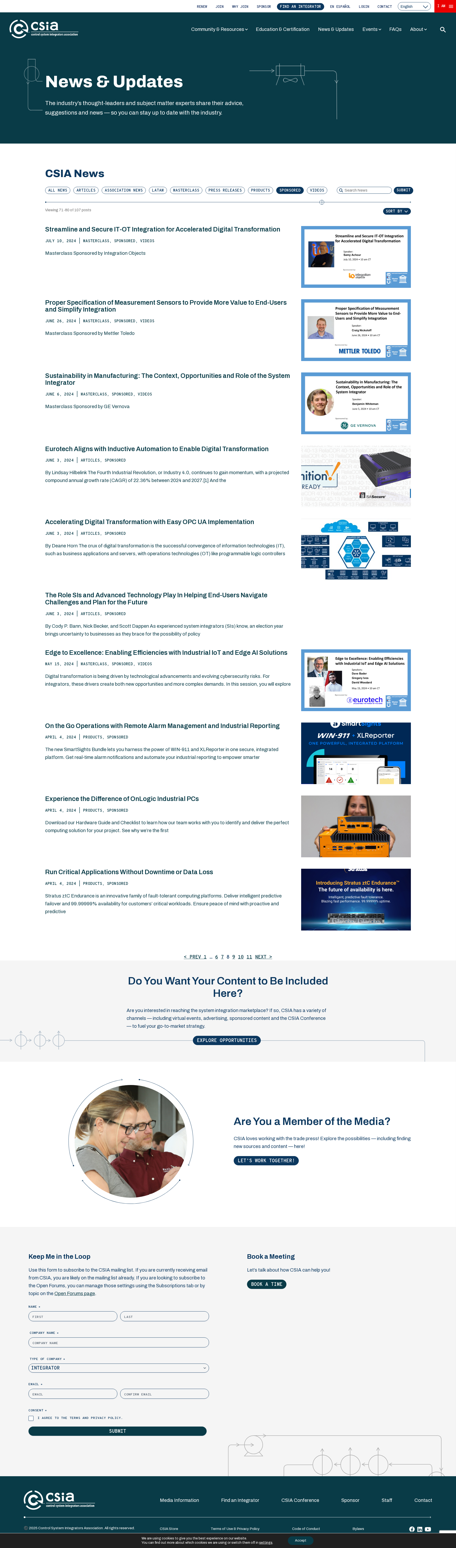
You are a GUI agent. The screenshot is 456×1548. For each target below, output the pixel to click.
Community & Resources (217, 29)
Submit (403, 190)
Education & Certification (282, 29)
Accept (300, 1540)
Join (219, 7)
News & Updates (336, 29)
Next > (263, 957)
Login (364, 7)
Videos (317, 190)
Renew (202, 7)
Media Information (179, 1500)
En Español (340, 7)
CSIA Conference (300, 1500)
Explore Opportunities (227, 1041)
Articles (85, 190)
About (416, 29)
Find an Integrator (300, 7)
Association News (124, 190)
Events (370, 29)
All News (57, 190)
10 (241, 957)
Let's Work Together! (266, 1161)
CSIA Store (169, 1529)
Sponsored (290, 190)
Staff (387, 1500)
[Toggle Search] (442, 29)
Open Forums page (74, 1293)
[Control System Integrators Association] (44, 29)
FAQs (395, 29)
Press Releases (225, 190)
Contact (384, 7)
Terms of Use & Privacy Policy (235, 1529)
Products (260, 190)
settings (265, 1542)
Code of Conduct (306, 1529)
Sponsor (264, 7)
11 (249, 957)
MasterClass (186, 190)
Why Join (240, 7)
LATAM (158, 190)
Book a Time (266, 1285)
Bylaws (358, 1529)
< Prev (194, 957)
